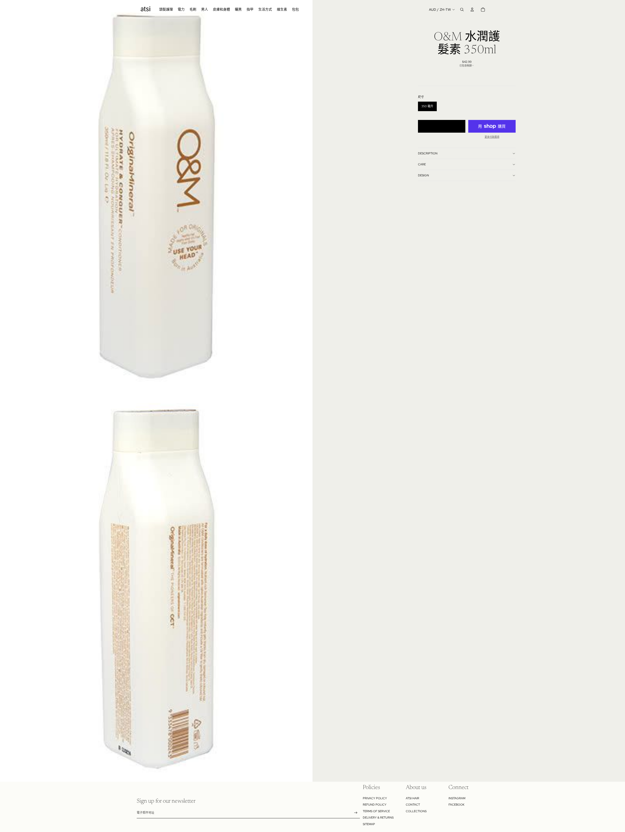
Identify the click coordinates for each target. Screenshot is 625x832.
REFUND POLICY (374, 805)
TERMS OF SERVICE (376, 811)
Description (428, 153)
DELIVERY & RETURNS (378, 818)
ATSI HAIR (412, 798)
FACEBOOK (456, 805)
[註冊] (356, 813)
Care (422, 164)
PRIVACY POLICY (375, 798)
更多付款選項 (492, 137)
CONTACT (413, 805)
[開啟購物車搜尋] (462, 9)
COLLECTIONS (416, 811)
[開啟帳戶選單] (472, 9)
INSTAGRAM (456, 798)
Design (423, 175)
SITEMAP (369, 824)
